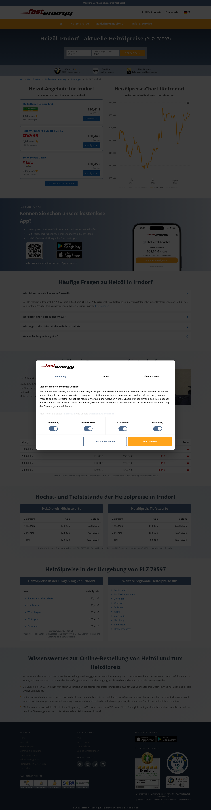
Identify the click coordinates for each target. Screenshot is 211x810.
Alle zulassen (150, 441)
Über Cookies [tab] (151, 376)
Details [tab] (105, 376)
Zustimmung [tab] (59, 376)
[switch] (88, 428)
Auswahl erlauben (105, 441)
